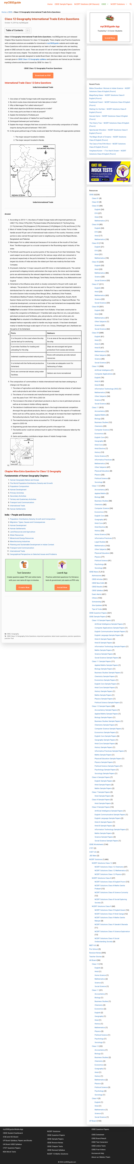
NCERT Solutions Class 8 (101, 878)
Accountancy (100, 411)
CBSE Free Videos (98, 1149)
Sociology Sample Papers (105, 773)
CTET (91, 848)
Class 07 (95, 284)
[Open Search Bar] (130, 4)
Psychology (99, 564)
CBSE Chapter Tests (55, 1146)
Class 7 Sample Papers (101, 792)
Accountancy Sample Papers (106, 710)
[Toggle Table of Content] (26, 30)
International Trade (17, 506)
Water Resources (17, 535)
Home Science (100, 456)
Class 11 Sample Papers (101, 661)
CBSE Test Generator (99, 1142)
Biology (97, 419)
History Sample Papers (103, 691)
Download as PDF (43, 75)
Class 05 (95, 243)
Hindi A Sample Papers (103, 639)
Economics (99, 434)
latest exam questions (59, 636)
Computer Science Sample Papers (108, 729)
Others (94, 598)
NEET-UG (92, 945)
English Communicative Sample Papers (110, 631)
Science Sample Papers (104, 654)
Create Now (24, 587)
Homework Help (97, 1153)
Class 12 (95, 486)
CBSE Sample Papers (63, 4)
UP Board (93, 1121)
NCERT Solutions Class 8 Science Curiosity (111, 892)
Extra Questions (30, 636)
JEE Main (92, 856)
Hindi (97, 217)
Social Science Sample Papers (106, 658)
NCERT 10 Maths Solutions (57, 1154)
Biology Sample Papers (104, 669)
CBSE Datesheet (97, 1135)
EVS (96, 213)
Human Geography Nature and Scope (24, 480)
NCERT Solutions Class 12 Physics (108, 874)
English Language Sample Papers (108, 635)
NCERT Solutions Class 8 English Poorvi (110, 882)
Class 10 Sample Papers (101, 620)
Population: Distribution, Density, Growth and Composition (32, 519)
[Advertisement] (43, 615)
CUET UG (92, 852)
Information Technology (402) (106, 389)
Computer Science (102, 430)
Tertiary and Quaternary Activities (23, 499)
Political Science (101, 478)
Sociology (98, 482)
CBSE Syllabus (97, 590)
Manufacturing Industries (20, 541)
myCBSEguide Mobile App (13, 1129)
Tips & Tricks (97, 609)
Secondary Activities (18, 496)
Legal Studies (100, 542)
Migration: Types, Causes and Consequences (27, 522)
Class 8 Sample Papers (101, 800)
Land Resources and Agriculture (22, 532)
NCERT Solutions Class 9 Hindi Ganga (109, 914)
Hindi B (97, 348)
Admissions (96, 575)
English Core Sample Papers (106, 684)
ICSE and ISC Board (10, 1137)
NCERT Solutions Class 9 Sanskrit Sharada (111, 924)
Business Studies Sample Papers (107, 673)
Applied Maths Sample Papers (106, 665)
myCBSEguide (12, 2)
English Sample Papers (103, 781)
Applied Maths (100, 415)
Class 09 (95, 333)
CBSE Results (97, 587)
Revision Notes (95, 953)
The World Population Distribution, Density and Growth (31, 483)
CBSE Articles (97, 579)
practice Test (9, 638)
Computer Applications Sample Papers (110, 628)
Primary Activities (17, 493)
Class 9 (95, 1098)
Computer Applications (104, 374)
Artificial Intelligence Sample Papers (109, 624)
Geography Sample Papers (105, 740)
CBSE (103, 4)
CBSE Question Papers (98, 613)
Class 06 (95, 262)
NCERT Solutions (118, 4)
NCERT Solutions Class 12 (102, 863)
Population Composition (19, 486)
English (97, 209)
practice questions (74, 636)
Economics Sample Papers (105, 680)
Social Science (100, 280)
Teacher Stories (95, 957)
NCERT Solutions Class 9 (101, 906)
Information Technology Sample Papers (110, 646)
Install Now (62, 587)
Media (102, 1157)
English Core (99, 437)
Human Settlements (18, 509)
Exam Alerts (96, 594)
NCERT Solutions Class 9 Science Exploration (112, 931)
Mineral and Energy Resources (22, 538)
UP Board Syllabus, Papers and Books (17, 1140)
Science (98, 277)
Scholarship (96, 602)
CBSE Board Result (98, 1138)
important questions (44, 636)
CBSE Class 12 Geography (16, 636)
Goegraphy (15, 634)
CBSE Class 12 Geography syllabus (32, 59)
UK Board (93, 960)
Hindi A (97, 344)
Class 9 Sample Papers (101, 807)
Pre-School (93, 949)
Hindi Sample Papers (103, 785)
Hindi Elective (100, 448)
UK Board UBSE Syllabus (12, 1144)
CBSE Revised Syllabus (56, 1150)
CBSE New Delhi (98, 583)
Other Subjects (100, 321)
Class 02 (95, 202)
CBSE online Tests (98, 1146)
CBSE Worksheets (96, 844)
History (97, 452)
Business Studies (101, 422)
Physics (98, 475)
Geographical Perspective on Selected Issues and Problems (33, 554)
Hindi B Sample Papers (103, 643)
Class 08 (95, 307)
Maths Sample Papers (103, 650)
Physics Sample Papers (104, 699)
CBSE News (93, 572)
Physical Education (102, 471)
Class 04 (95, 224)
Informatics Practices (103, 460)
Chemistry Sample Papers (105, 676)
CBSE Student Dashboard (13, 1133)
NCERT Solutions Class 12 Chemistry (109, 867)
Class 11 (95, 407)
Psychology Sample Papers (105, 770)
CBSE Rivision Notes (55, 1143)
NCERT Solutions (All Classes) (86, 4)
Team (108, 1157)
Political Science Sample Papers (107, 702)
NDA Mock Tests (9, 1152)
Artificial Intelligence (103, 370)
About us (95, 1157)
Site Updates (97, 605)
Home (50, 4)
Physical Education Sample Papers (108, 758)
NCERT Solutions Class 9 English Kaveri (110, 910)
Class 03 (95, 206)
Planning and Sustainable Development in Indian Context (32, 545)
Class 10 (95, 366)
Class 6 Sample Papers (101, 777)
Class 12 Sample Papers (101, 706)
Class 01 (95, 198)
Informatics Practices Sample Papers (109, 751)
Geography (99, 441)
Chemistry (99, 426)
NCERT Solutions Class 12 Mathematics (110, 870)
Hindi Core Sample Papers (105, 687)
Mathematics (100, 221)
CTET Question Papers (12, 1148)
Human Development (18, 490)
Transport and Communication (22, 502)
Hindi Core (99, 445)
